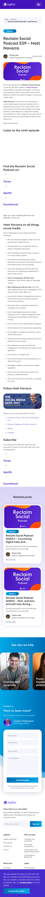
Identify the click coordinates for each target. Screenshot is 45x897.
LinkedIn (11, 433)
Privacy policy (29, 868)
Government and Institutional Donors (31, 851)
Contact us (7, 846)
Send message (22, 780)
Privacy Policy (15, 788)
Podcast (13, 19)
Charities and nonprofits (29, 840)
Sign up (36, 824)
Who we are (7, 843)
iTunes (7, 181)
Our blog (6, 868)
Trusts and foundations (28, 845)
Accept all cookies (16, 891)
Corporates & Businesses (29, 856)
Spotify (7, 193)
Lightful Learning (9, 839)
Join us (6, 850)
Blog (6, 19)
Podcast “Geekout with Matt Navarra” (22, 424)
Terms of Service (26, 788)
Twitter (10, 428)
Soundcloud (10, 204)
